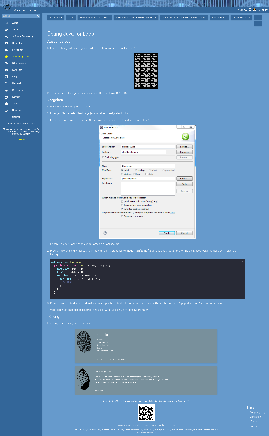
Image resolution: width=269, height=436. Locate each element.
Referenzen (13, 90)
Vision (11, 29)
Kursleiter (13, 70)
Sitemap (16, 117)
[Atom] (263, 10)
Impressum (100, 391)
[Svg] (255, 10)
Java (71, 17)
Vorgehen (255, 416)
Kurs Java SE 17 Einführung (95, 17)
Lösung (254, 421)
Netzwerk (12, 83)
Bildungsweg (219, 17)
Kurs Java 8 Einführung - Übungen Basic (184, 17)
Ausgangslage (258, 412)
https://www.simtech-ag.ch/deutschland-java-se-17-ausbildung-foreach (146, 425)
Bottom (254, 426)
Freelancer (13, 50)
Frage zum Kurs (241, 17)
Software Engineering (18, 36)
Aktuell (11, 23)
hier (88, 323)
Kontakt (12, 97)
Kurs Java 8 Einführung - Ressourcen (136, 17)
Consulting (13, 43)
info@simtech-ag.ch (105, 351)
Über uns (12, 110)
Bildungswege (15, 63)
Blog (14, 76)
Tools (11, 103)
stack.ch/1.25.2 (27, 123)
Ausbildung (56, 17)
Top (252, 407)
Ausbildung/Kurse (17, 56)
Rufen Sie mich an (116, 359)
